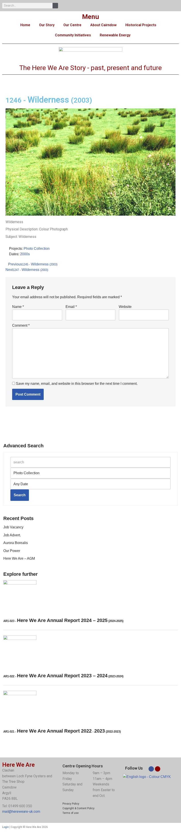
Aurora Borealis (15, 543)
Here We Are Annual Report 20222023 (62, 731)
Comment (21, 325)
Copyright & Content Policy (78, 808)
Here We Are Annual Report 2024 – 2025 (63, 620)
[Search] (55, 5)
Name (18, 307)
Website (125, 307)
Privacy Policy (70, 803)
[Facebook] (151, 769)
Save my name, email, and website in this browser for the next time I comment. (77, 383)
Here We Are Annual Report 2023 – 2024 (63, 675)
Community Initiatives (73, 35)
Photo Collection (37, 248)
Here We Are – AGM (19, 558)
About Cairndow (103, 25)
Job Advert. (12, 535)
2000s (25, 254)
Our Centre (72, 25)
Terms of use (70, 812)
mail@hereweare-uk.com (21, 811)
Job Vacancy (13, 527)
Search (20, 495)
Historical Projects (140, 25)
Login (5, 827)
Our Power (11, 551)
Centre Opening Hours (82, 766)
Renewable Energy (115, 35)
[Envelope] (157, 769)
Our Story (47, 25)
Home (25, 25)
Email (71, 307)
